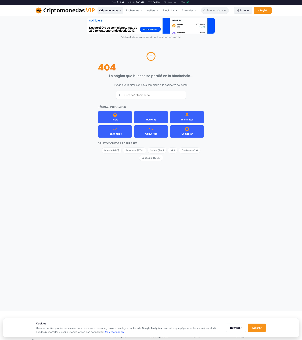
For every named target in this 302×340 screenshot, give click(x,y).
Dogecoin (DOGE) (151, 157)
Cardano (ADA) (190, 150)
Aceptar (257, 327)
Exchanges (132, 10)
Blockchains (170, 10)
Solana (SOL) (157, 150)
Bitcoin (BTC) (111, 150)
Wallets (151, 10)
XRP (173, 150)
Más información (114, 332)
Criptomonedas (108, 10)
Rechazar (236, 327)
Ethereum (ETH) (134, 150)
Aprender (187, 10)
